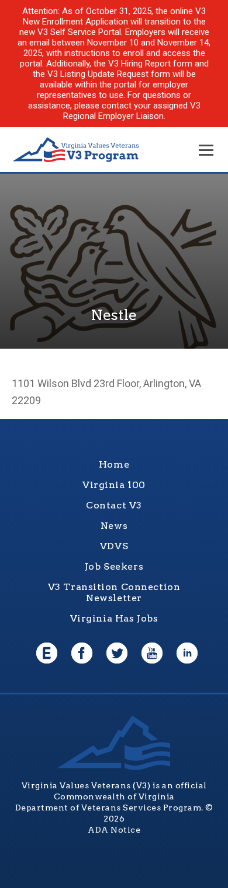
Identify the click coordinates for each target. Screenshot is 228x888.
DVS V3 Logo (76, 150)
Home (114, 464)
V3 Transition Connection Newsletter (114, 592)
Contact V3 (114, 505)
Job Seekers (114, 566)
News (114, 525)
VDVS (114, 546)
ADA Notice (114, 829)
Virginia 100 (114, 484)
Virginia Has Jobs (114, 618)
